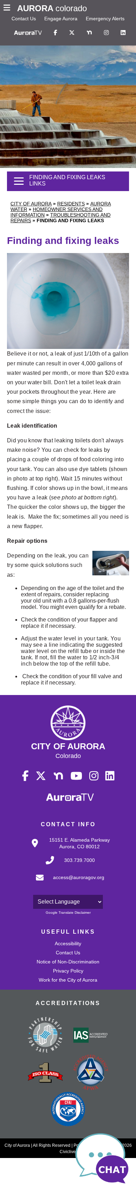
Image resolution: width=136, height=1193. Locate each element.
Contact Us (24, 18)
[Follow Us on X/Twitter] (72, 33)
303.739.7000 (79, 860)
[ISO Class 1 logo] (45, 1073)
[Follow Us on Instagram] (106, 33)
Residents (71, 203)
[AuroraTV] (28, 33)
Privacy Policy (68, 971)
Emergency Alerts (105, 18)
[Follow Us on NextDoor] (89, 33)
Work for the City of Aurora (68, 980)
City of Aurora (31, 203)
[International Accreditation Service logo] (90, 1035)
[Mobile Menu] (8, 8)
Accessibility (68, 943)
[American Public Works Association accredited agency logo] (90, 1073)
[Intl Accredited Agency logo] (68, 1110)
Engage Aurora (60, 18)
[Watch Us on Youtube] (76, 776)
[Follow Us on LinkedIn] (123, 33)
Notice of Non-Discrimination (68, 961)
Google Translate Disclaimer (68, 912)
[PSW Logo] (45, 1036)
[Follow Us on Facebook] (55, 33)
